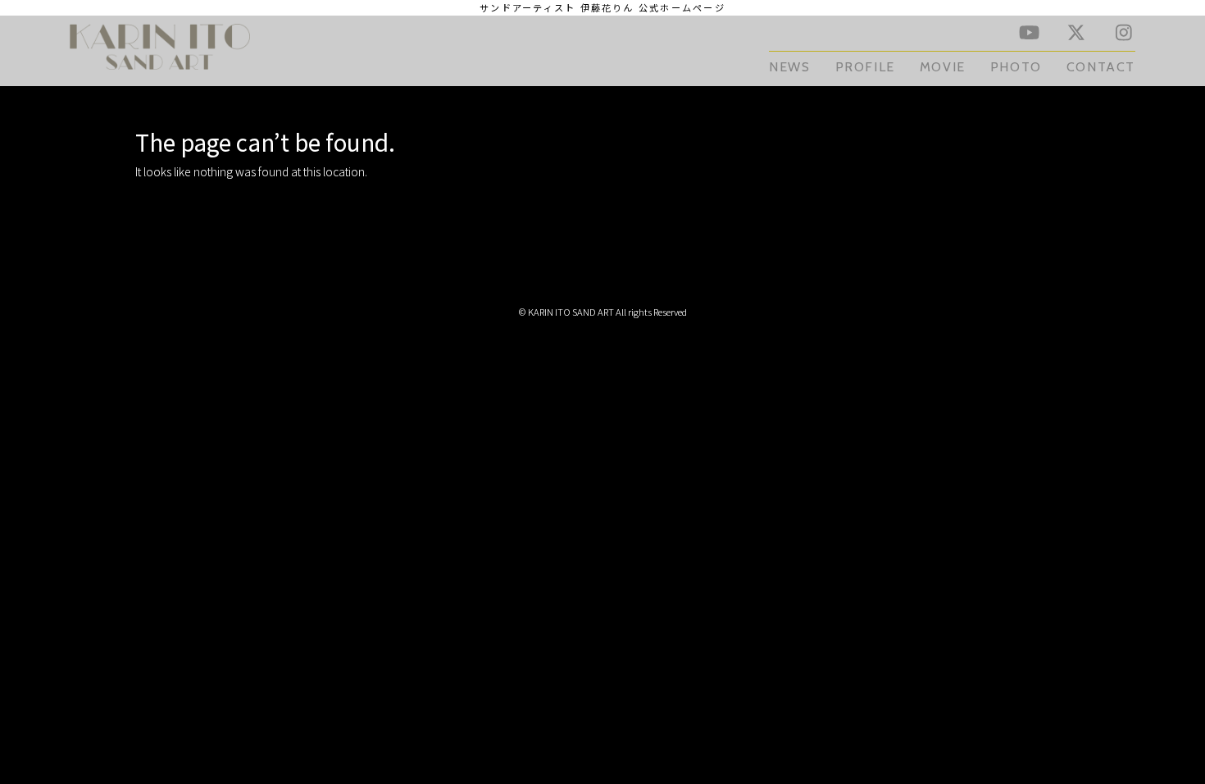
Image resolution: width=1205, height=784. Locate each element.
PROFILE (865, 67)
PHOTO (1016, 67)
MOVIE (943, 67)
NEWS (789, 67)
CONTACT (1100, 67)
